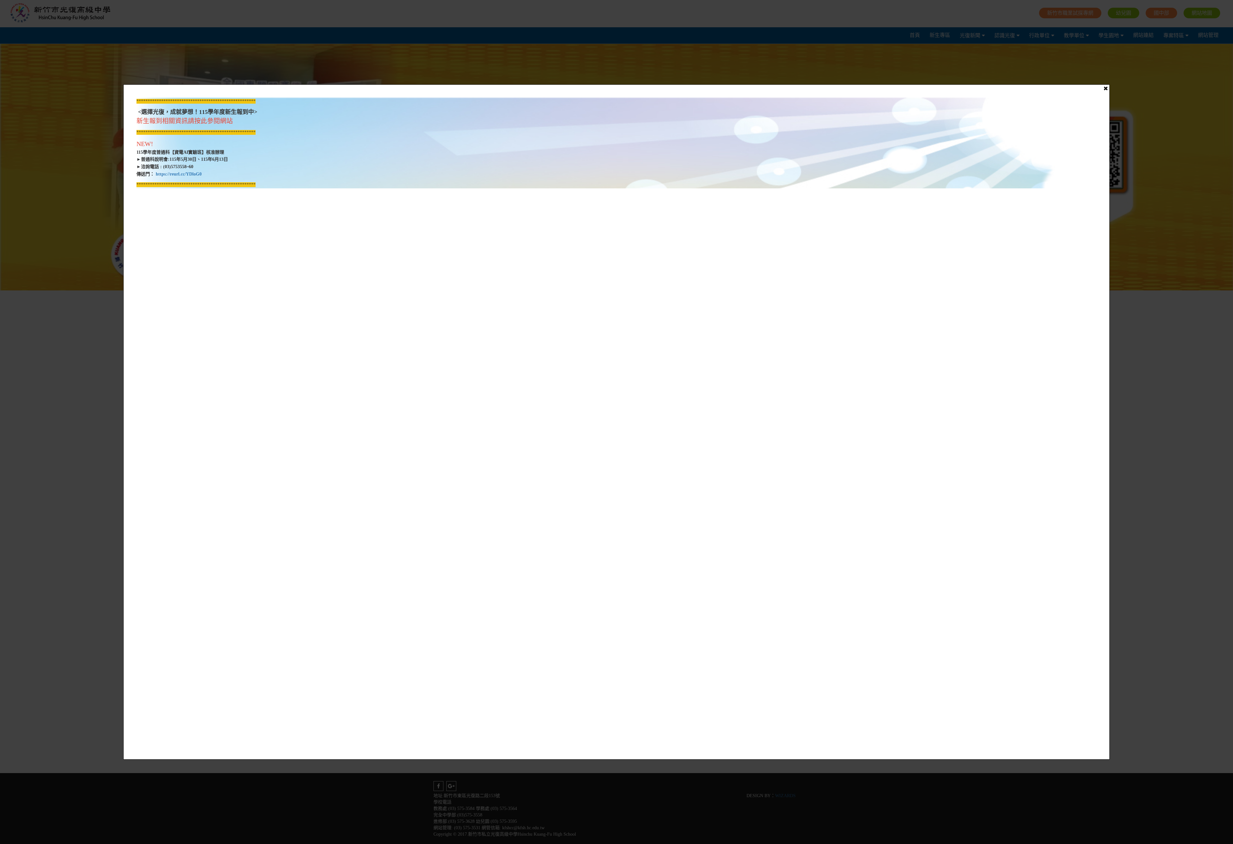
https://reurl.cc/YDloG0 (178, 174)
